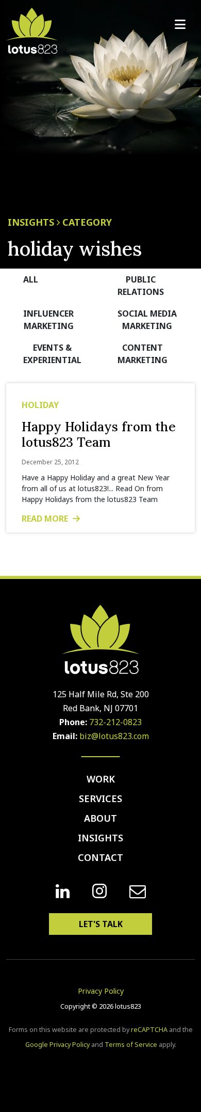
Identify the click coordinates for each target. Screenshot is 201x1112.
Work (101, 779)
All (30, 279)
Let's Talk (101, 924)
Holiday (40, 405)
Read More (46, 518)
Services (100, 798)
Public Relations (141, 285)
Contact (100, 857)
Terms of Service (131, 1044)
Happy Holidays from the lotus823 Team (99, 434)
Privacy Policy (101, 991)
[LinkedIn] (63, 891)
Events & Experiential (52, 354)
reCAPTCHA (149, 1029)
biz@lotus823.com (114, 736)
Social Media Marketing (147, 320)
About (100, 818)
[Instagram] (99, 891)
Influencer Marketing (48, 320)
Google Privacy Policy (57, 1044)
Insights (100, 838)
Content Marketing (142, 354)
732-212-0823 (115, 722)
